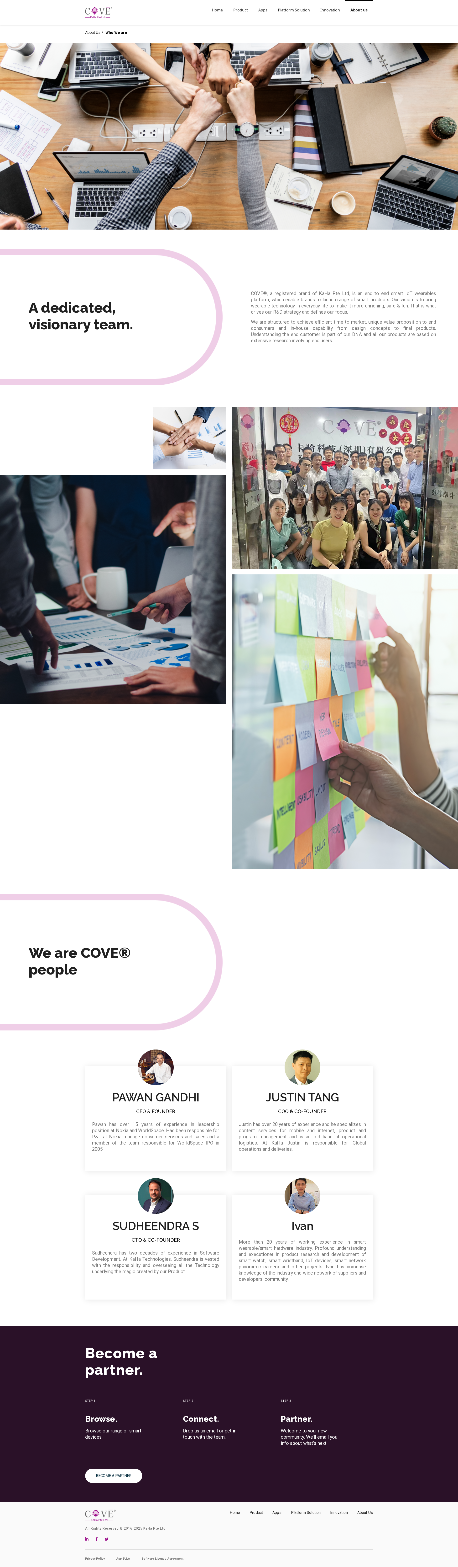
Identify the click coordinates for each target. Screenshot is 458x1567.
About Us (92, 32)
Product (256, 1512)
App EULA (123, 1558)
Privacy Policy (95, 1558)
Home (235, 1512)
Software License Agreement (162, 1558)
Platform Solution (306, 1512)
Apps (276, 1512)
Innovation (339, 1512)
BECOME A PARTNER (113, 1475)
